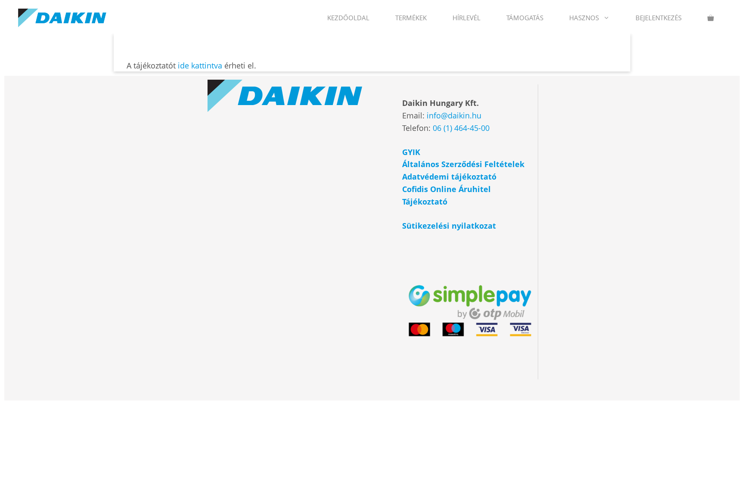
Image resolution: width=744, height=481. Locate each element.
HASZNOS (584, 17)
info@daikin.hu (454, 115)
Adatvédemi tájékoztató (450, 176)
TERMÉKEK (411, 17)
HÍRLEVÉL (466, 17)
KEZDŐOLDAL (348, 17)
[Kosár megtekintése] (710, 18)
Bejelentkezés (659, 17)
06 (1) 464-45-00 (461, 128)
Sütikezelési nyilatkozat (449, 225)
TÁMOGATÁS (524, 17)
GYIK (411, 152)
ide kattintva (200, 65)
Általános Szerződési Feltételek (463, 164)
